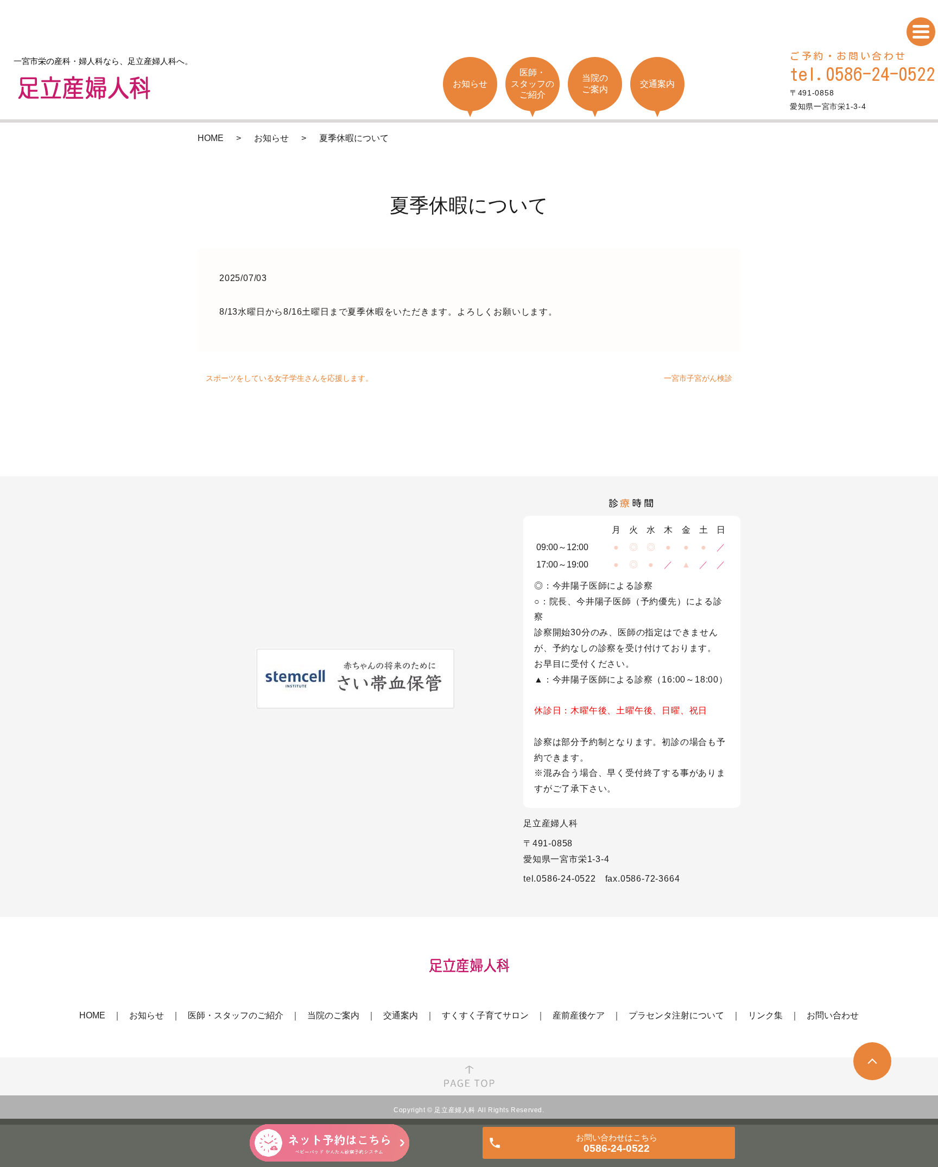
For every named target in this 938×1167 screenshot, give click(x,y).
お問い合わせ (833, 1015)
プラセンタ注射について (676, 1015)
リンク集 (765, 1015)
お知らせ (271, 138)
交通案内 (400, 1015)
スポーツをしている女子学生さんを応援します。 (289, 378)
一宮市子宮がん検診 (698, 378)
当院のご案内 (333, 1015)
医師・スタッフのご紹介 (235, 1015)
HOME (211, 138)
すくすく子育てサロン (485, 1015)
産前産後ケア (579, 1015)
